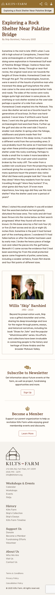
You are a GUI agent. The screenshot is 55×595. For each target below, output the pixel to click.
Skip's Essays (12, 516)
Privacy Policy (12, 578)
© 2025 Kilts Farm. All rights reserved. (23, 588)
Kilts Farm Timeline (16, 520)
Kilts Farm (11, 509)
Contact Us (11, 562)
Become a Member (16, 536)
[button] (41, 4)
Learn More (27, 433)
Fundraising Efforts (16, 539)
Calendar (11, 487)
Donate (10, 532)
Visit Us (9, 558)
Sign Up (28, 392)
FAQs (8, 497)
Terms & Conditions (14, 573)
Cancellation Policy (14, 583)
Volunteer (11, 542)
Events (9, 494)
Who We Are (12, 555)
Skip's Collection (14, 513)
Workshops (11, 490)
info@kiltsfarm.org (14, 475)
